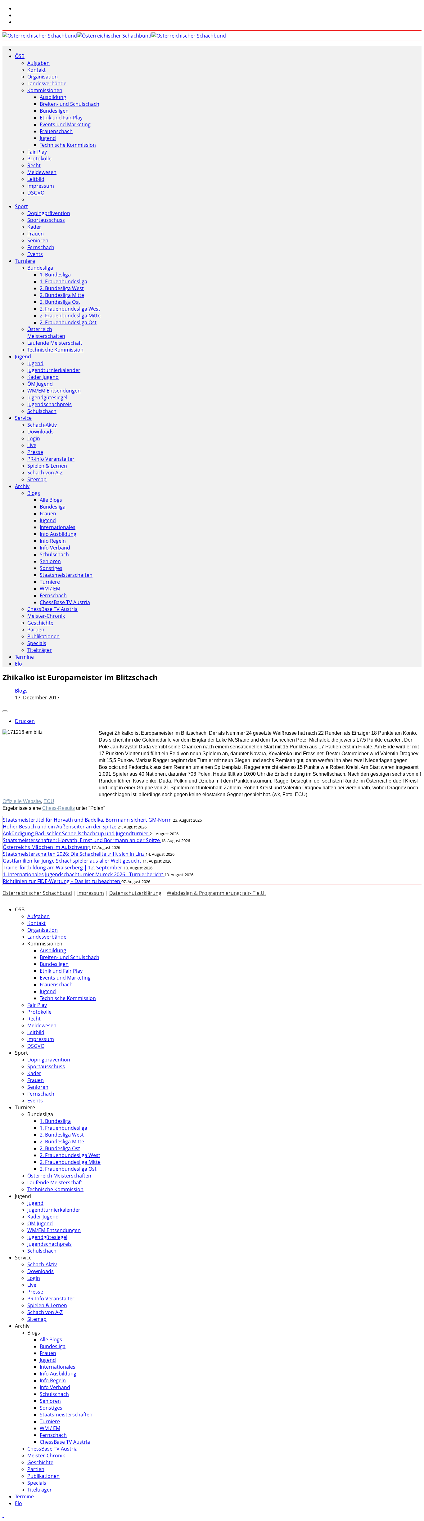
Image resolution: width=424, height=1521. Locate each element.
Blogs (33, 493)
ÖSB (20, 56)
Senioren (37, 240)
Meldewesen (41, 172)
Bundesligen (54, 110)
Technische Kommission (68, 144)
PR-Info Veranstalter (50, 458)
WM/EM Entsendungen (54, 390)
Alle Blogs (51, 499)
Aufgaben (38, 63)
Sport (21, 206)
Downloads (40, 431)
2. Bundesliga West (62, 288)
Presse (35, 452)
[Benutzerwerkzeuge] (4, 711)
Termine (24, 656)
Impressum (40, 185)
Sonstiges (51, 568)
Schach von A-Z (45, 472)
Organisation (42, 76)
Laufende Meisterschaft (54, 342)
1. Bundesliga (55, 274)
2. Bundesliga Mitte (62, 295)
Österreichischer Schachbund (37, 893)
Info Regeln (53, 540)
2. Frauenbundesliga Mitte (70, 315)
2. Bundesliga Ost (60, 301)
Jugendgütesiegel (47, 397)
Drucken (25, 721)
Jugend (48, 138)
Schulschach (41, 411)
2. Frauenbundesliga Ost (68, 322)
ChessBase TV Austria (65, 602)
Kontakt (36, 69)
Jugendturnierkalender (53, 370)
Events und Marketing (65, 124)
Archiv (22, 486)
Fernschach (40, 247)
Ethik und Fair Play (61, 117)
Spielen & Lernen (47, 465)
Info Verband (55, 547)
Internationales (57, 527)
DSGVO (35, 192)
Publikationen (43, 636)
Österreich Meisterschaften (46, 332)
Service (23, 418)
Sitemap (37, 479)
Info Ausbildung (58, 534)
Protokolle (39, 158)
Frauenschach (56, 131)
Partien (35, 629)
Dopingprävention (48, 213)
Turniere (25, 261)
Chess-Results (58, 808)
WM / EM (50, 588)
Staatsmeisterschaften (66, 575)
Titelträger (39, 650)
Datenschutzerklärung (135, 893)
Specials (36, 643)
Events (35, 254)
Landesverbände (46, 83)
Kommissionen (44, 90)
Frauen (35, 233)
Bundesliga (40, 267)
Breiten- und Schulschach (69, 104)
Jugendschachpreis (49, 404)
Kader (34, 226)
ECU (48, 801)
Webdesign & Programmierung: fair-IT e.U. (216, 893)
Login (33, 438)
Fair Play (37, 151)
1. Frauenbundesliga (63, 281)
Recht (34, 165)
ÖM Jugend (40, 383)
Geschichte (40, 622)
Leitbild (35, 179)
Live (31, 445)
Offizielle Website (21, 801)
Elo (18, 663)
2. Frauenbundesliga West (70, 308)
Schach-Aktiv (42, 424)
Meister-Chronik (46, 615)
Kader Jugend (43, 377)
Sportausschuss (46, 220)
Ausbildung (53, 97)
